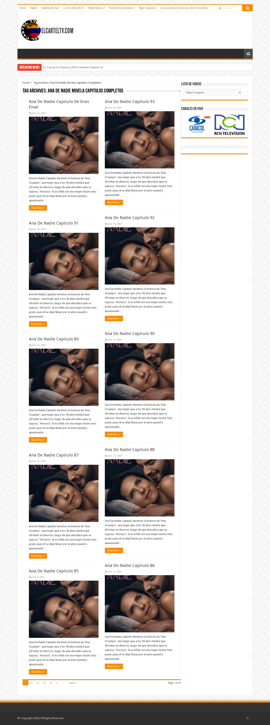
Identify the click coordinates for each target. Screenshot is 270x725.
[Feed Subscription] (179, 91)
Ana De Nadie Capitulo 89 (54, 338)
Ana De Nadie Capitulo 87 (54, 455)
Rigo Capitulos (147, 8)
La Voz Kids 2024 (73, 8)
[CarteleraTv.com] (47, 29)
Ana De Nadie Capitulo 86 (130, 565)
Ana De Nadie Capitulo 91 (54, 223)
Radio (33, 8)
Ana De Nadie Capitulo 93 (130, 101)
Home (26, 82)
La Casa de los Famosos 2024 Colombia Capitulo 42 (73, 67)
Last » (72, 682)
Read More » (38, 207)
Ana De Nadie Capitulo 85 (54, 570)
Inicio (23, 8)
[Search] (247, 8)
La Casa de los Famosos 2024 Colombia (184, 8)
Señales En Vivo (50, 8)
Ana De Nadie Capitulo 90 (130, 333)
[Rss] (220, 8)
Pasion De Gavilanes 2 (122, 8)
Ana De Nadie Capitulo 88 (130, 449)
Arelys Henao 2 (96, 8)
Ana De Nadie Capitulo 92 (130, 217)
